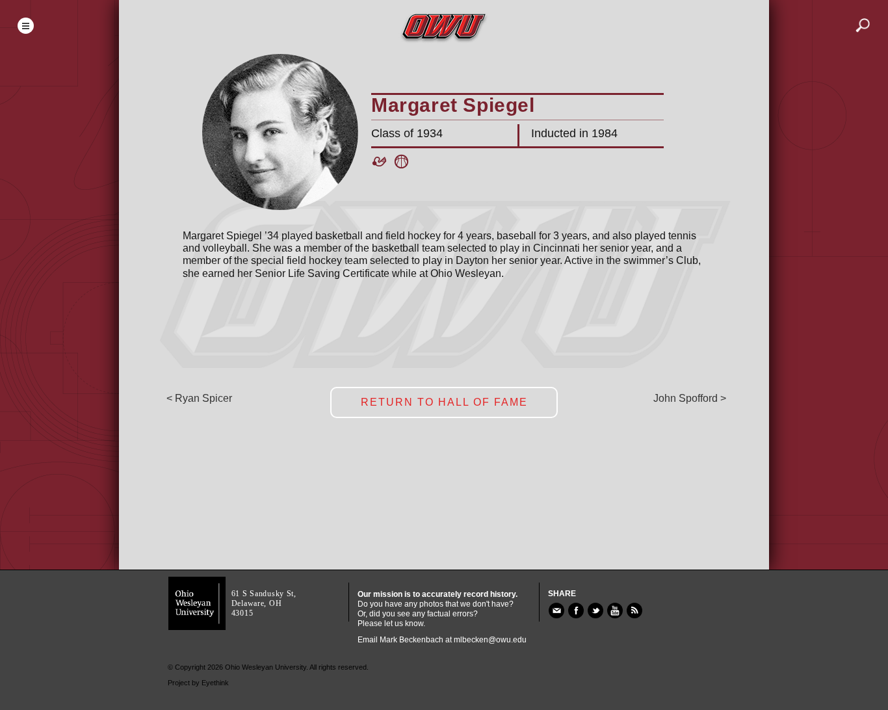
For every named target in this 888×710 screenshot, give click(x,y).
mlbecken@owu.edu (490, 639)
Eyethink (215, 683)
